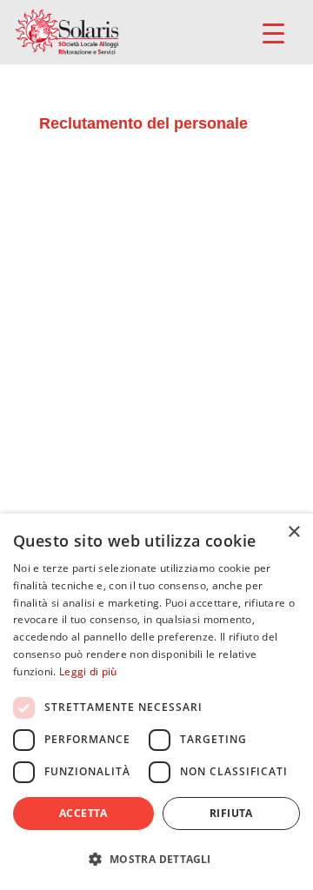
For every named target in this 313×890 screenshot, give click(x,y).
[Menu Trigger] (273, 32)
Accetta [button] (83, 813)
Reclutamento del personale (143, 123)
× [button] (293, 532)
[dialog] (156, 702)
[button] (156, 859)
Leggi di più (88, 671)
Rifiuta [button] (231, 813)
